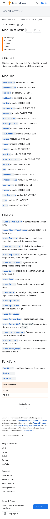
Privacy (13, 501)
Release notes (8, 479)
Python (39, 20)
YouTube (5, 464)
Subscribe (40, 507)
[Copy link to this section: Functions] (18, 361)
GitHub (4, 456)
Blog (4, 448)
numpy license (29, 431)
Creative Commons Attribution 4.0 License (31, 420)
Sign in (44, 3)
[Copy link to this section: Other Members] (18, 384)
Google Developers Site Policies (28, 426)
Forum (4, 452)
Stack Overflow (8, 484)
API (15, 20)
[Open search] (37, 3)
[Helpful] (18, 25)
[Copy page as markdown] (35, 30)
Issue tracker (7, 475)
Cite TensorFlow (8, 492)
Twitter (5, 460)
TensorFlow (6, 20)
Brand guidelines (9, 488)
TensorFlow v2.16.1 (12, 11)
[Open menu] (4, 3)
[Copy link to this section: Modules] (16, 76)
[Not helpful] (22, 25)
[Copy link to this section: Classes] (15, 215)
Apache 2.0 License (40, 423)
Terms (4, 501)
